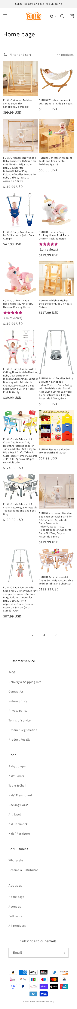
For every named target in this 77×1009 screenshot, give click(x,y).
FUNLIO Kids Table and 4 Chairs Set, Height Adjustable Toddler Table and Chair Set (56, 580)
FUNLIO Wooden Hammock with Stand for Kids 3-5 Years (56, 101)
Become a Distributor (23, 870)
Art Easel (15, 814)
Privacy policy (18, 711)
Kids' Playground (20, 795)
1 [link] (21, 635)
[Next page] (56, 635)
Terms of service (20, 720)
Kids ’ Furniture (19, 833)
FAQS (12, 672)
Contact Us (16, 691)
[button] (5, 16)
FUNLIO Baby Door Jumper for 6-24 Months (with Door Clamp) (19, 235)
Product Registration (23, 730)
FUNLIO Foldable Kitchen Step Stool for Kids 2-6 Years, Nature (56, 304)
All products (17, 926)
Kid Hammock (18, 824)
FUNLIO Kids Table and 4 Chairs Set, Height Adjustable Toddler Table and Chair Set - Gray (20, 509)
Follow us (15, 916)
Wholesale (16, 860)
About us (15, 906)
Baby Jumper (18, 766)
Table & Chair (18, 785)
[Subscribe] (63, 953)
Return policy (18, 701)
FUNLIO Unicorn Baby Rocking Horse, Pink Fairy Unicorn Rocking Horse (54, 235)
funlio (33, 1001)
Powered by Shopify (45, 1001)
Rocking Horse (18, 805)
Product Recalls (19, 739)
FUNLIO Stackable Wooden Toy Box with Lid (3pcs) (54, 451)
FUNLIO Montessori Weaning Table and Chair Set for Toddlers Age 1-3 (56, 161)
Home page (16, 897)
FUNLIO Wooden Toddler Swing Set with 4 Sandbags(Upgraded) (17, 103)
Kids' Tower (16, 776)
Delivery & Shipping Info (25, 682)
